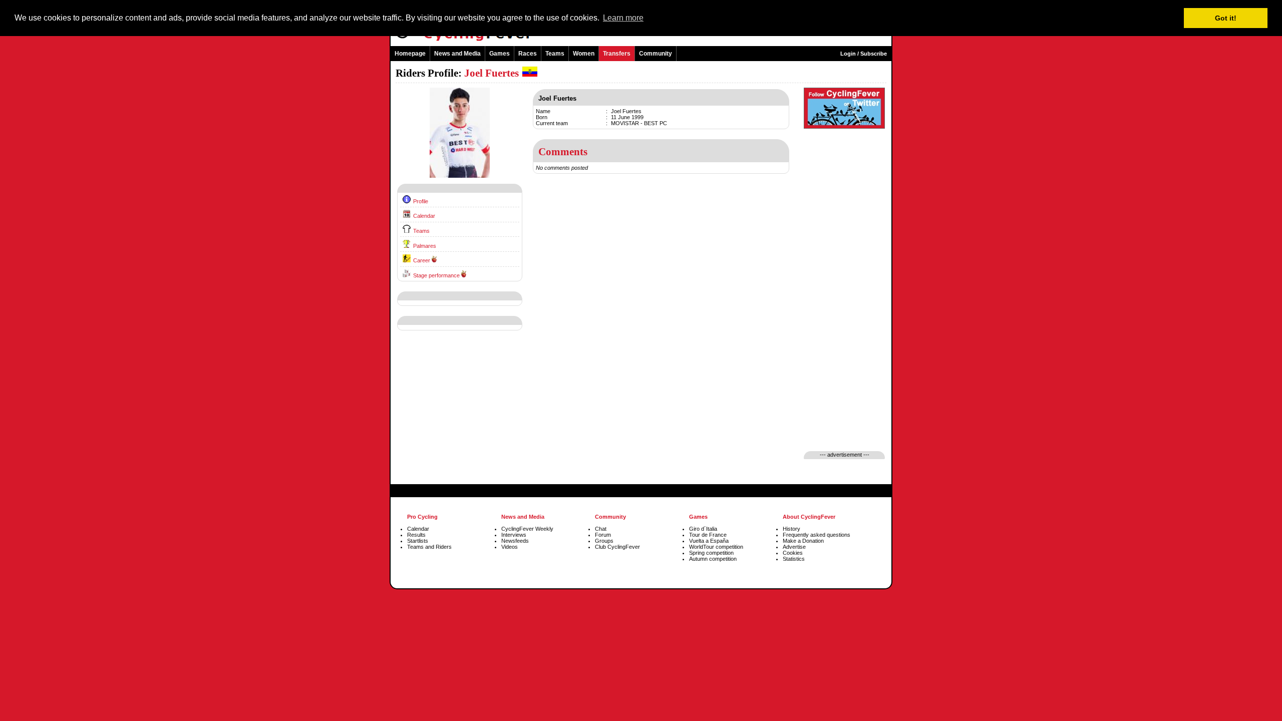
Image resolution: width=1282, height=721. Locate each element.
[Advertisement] (459, 415)
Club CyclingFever (617, 547)
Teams (554, 53)
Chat (600, 529)
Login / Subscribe (863, 54)
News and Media (457, 53)
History (791, 529)
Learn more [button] (623, 18)
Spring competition (711, 553)
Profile (420, 201)
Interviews (513, 535)
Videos (509, 547)
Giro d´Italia (703, 529)
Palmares (424, 246)
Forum (603, 535)
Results (416, 535)
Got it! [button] (1225, 18)
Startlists (417, 541)
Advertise (794, 547)
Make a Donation (803, 541)
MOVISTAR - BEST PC (639, 123)
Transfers (616, 53)
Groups (604, 541)
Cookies (793, 553)
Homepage (410, 53)
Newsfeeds (515, 541)
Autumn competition (713, 559)
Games (499, 53)
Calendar (424, 216)
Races (527, 53)
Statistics (794, 559)
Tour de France (708, 535)
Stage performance (436, 275)
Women (583, 53)
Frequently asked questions (816, 535)
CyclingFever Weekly (527, 529)
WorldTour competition (716, 547)
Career (421, 260)
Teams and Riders (429, 547)
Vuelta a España (709, 541)
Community (655, 53)
